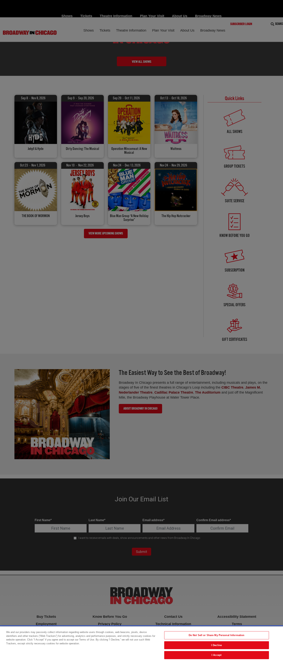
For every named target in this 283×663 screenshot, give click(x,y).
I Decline (216, 645)
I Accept (216, 655)
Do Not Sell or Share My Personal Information (216, 635)
